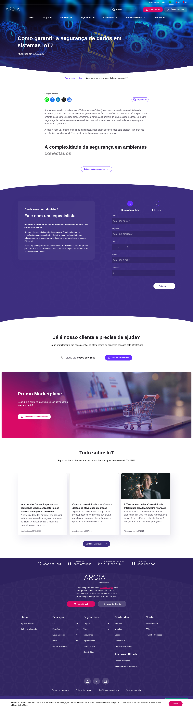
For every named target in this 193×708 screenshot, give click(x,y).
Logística (88, 623)
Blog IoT (118, 623)
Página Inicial (70, 78)
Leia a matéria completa (94, 169)
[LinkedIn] (105, 681)
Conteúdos (108, 17)
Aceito (175, 703)
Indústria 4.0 (89, 646)
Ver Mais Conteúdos (94, 544)
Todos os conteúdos (124, 646)
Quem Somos (27, 623)
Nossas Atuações (122, 661)
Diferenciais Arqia (29, 629)
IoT (53, 623)
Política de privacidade (109, 690)
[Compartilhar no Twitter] (63, 99)
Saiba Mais (22, 705)
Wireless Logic (106, 587)
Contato (158, 17)
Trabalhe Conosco (154, 635)
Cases (117, 635)
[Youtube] (96, 681)
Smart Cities (89, 652)
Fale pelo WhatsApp (120, 358)
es (186, 2)
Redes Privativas (59, 646)
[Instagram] (87, 681)
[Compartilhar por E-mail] (69, 99)
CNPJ (114, 242)
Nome (114, 216)
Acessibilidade (154, 2)
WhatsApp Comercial (114, 563)
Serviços (64, 17)
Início (31, 17)
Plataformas (57, 629)
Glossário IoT (121, 640)
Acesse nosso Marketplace (36, 417)
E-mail (114, 255)
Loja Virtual (154, 10)
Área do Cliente (177, 10)
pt (173, 2)
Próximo (162, 286)
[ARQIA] (12, 9)
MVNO (55, 640)
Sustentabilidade (134, 17)
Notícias (118, 629)
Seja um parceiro (133, 690)
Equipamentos (58, 635)
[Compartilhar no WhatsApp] (47, 99)
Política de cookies (84, 690)
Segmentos (86, 17)
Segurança (88, 635)
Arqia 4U (146, 563)
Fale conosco (152, 623)
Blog (80, 78)
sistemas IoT (68, 163)
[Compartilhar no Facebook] (52, 99)
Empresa (115, 229)
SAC (52, 563)
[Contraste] (163, 2)
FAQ (148, 629)
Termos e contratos (60, 690)
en (179, 2)
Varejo (86, 629)
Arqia (46, 17)
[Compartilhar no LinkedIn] (58, 99)
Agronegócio (89, 640)
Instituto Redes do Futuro (126, 666)
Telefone (115, 268)
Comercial (82, 563)
